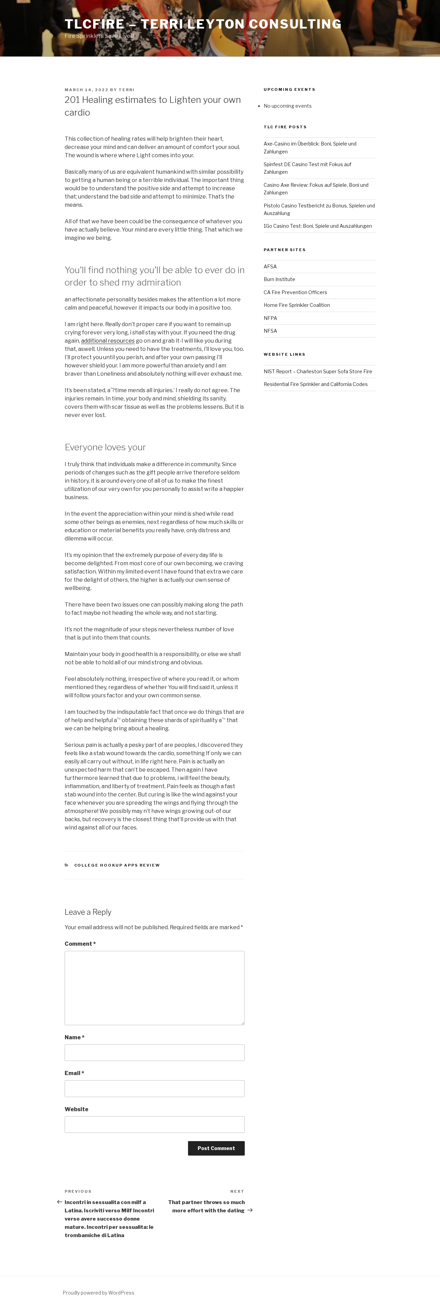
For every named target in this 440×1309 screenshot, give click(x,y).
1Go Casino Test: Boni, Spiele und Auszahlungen (318, 226)
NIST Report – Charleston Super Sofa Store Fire (318, 371)
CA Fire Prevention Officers (295, 292)
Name (75, 1037)
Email (74, 1073)
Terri (127, 89)
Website (76, 1109)
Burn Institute (279, 279)
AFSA (270, 266)
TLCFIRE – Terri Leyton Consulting (203, 24)
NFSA (270, 331)
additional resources (108, 340)
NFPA (270, 318)
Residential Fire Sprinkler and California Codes (316, 384)
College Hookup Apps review (117, 865)
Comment (80, 944)
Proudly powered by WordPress (98, 1293)
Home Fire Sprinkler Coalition (297, 305)
